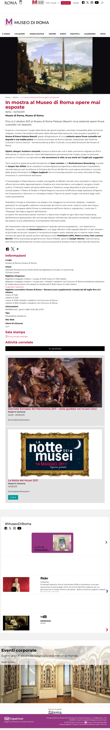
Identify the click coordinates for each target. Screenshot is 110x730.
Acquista (66, 3)
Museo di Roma (31, 22)
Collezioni (19, 34)
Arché (42, 623)
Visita (103, 34)
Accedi (76, 3)
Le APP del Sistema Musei (40, 548)
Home (7, 97)
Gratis (13, 497)
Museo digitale (37, 34)
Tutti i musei (51, 3)
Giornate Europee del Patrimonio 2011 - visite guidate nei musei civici (52, 408)
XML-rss (103, 724)
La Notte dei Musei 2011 (23, 480)
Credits (75, 724)
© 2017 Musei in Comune (73, 722)
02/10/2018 (73, 587)
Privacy (90, 722)
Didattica (75, 34)
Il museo (6, 34)
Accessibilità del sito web (89, 724)
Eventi (63, 34)
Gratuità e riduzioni (14, 287)
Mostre (52, 34)
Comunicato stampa (18, 336)
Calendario (90, 34)
